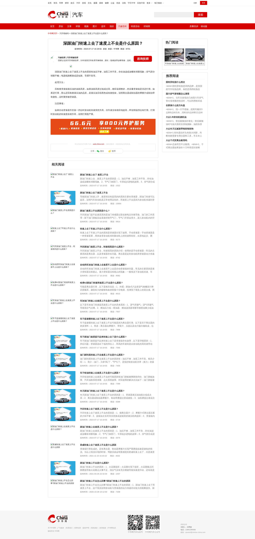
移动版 (204, 26)
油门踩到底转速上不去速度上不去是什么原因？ (102, 355)
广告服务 (61, 528)
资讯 (55, 3)
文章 (69, 26)
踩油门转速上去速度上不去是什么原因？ (99, 427)
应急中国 (141, 3)
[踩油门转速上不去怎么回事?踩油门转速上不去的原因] (63, 480)
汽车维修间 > (65, 33)
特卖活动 (135, 26)
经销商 (147, 26)
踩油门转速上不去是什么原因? (94, 463)
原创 (61, 26)
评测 (78, 26)
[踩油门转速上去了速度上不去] (63, 192)
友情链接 (103, 528)
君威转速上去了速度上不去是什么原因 (98, 445)
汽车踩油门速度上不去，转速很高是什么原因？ (102, 247)
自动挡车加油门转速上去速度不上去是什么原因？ (103, 265)
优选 (118, 3)
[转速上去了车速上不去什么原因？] (63, 228)
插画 (101, 3)
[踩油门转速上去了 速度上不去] (63, 174)
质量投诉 (194, 26)
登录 (203, 3)
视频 (86, 26)
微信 (102, 151)
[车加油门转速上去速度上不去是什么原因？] (63, 300)
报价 (112, 26)
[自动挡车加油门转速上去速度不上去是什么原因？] (63, 264)
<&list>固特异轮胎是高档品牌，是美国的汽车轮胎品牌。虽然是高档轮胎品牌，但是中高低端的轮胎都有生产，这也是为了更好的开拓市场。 (184, 88)
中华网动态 (112, 528)
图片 (95, 26)
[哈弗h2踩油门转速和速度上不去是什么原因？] (63, 282)
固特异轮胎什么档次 (175, 82)
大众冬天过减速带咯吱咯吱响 (180, 129)
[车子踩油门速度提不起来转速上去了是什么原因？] (63, 336)
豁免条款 (94, 528)
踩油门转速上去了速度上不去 (94, 193)
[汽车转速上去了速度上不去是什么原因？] (63, 408)
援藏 (95, 3)
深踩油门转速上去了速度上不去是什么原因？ (89, 33)
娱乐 (72, 3)
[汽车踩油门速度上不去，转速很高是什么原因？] (63, 246)
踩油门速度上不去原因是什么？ (95, 211)
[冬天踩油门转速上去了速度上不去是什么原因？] (63, 390)
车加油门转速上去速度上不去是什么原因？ (100, 301)
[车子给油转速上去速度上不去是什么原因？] (63, 372)
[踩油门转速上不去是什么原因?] (63, 462)
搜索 (200, 14)
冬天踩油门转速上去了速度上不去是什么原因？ (102, 391)
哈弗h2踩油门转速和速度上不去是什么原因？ (101, 283)
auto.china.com (98, 144)
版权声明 (86, 528)
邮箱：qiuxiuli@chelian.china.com (193, 532)
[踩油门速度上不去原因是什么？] (63, 210)
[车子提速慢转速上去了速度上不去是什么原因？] (63, 318)
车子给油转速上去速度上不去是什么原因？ (100, 373)
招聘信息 (78, 528)
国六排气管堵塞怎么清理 (177, 94)
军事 (61, 3)
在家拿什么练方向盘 (175, 105)
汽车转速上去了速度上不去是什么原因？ (99, 409)
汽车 (78, 3)
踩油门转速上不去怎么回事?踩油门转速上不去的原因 (105, 481)
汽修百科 (122, 26)
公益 (112, 3)
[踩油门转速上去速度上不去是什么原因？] (63, 426)
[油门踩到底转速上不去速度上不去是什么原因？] (63, 354)
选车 (103, 26)
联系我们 (69, 528)
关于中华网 (52, 528)
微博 (114, 151)
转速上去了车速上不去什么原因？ (96, 229)
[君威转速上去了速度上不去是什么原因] (63, 444)
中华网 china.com (59, 15)
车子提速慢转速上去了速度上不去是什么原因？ (102, 319)
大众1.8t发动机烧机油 (176, 117)
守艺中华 (131, 3)
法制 (124, 3)
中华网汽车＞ (53, 33)
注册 (195, 3)
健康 (107, 3)
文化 (90, 3)
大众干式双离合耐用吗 (176, 140)
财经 (67, 3)
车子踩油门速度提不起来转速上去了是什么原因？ (103, 337)
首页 (50, 3)
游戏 (84, 3)
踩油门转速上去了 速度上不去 (94, 175)
